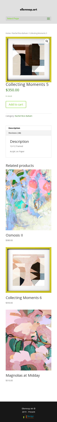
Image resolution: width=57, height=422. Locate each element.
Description (14, 128)
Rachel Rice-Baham (20, 33)
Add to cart (16, 104)
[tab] (28, 128)
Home (8, 33)
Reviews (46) (15, 133)
